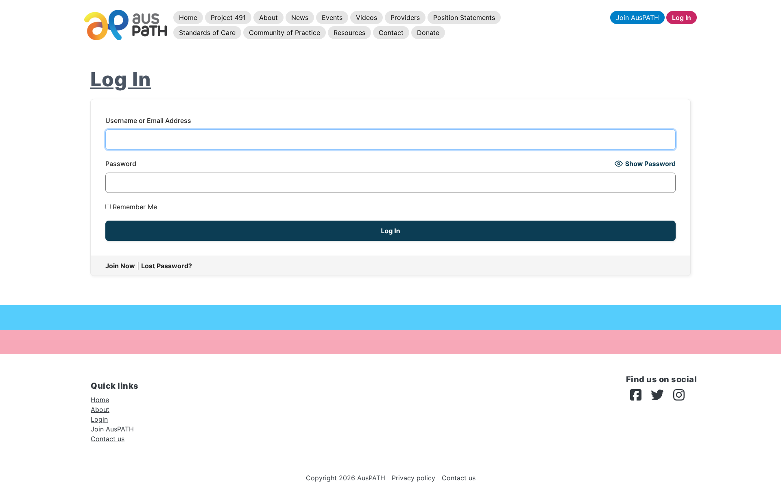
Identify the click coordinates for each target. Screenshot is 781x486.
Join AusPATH (637, 17)
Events (332, 17)
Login (99, 419)
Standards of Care (207, 32)
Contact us (107, 439)
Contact (391, 32)
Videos (366, 17)
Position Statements (464, 17)
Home (188, 17)
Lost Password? (166, 266)
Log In (681, 17)
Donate (428, 32)
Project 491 (228, 17)
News (299, 17)
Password (120, 164)
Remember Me (134, 207)
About (268, 17)
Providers (405, 17)
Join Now (120, 266)
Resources (349, 32)
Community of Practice (284, 32)
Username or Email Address (148, 120)
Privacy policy (413, 478)
